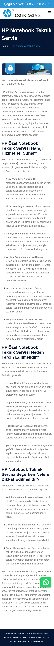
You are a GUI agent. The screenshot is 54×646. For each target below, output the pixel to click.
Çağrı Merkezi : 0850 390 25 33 (27, 4)
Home (5, 46)
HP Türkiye (14, 641)
